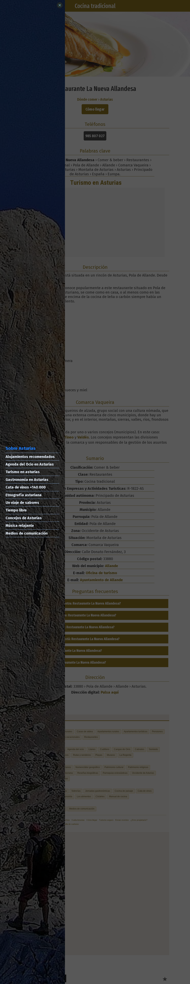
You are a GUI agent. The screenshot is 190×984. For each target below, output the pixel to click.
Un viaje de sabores (22, 502)
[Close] (60, 5)
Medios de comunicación (27, 533)
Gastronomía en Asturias (27, 479)
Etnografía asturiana (24, 495)
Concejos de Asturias (24, 518)
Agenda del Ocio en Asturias (30, 464)
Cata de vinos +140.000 (26, 487)
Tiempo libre (16, 510)
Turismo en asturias (23, 472)
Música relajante (20, 525)
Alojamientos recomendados (30, 456)
